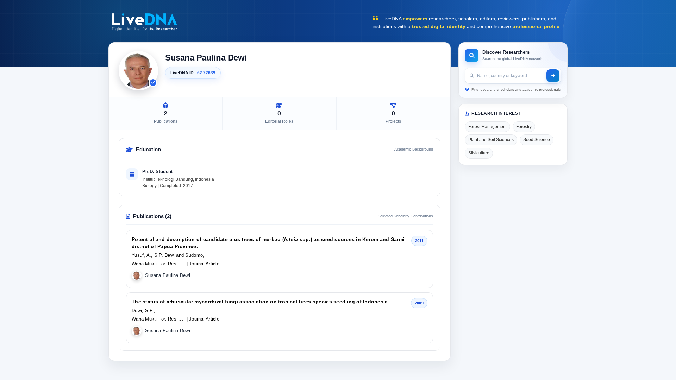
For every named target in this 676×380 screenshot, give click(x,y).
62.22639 (206, 72)
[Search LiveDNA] (552, 75)
